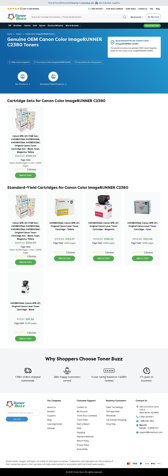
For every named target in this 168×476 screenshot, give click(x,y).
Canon (27, 25)
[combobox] (78, 17)
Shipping (81, 432)
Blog (158, 9)
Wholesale (111, 415)
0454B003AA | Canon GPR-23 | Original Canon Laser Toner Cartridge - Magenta (103, 226)
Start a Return (83, 424)
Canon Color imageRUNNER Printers (40, 34)
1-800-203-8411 (146, 416)
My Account (136, 17)
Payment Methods (85, 436)
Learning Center (54, 424)
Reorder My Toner (152, 25)
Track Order (82, 419)
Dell (35, 25)
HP (9, 25)
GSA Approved (112, 411)
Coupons (51, 415)
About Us (51, 407)
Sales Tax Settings (114, 407)
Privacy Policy (83, 445)
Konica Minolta (55, 25)
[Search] (124, 17)
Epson (42, 25)
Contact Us (142, 9)
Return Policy (83, 440)
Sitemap (51, 428)
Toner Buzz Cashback (114, 9)
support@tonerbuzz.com (150, 432)
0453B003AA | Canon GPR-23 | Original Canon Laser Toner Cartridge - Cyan (142, 226)
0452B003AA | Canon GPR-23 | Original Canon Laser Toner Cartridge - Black (25, 306)
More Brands (72, 25)
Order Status (131, 9)
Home (9, 34)
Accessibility (82, 449)
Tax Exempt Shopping (116, 419)
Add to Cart (25, 175)
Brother (18, 25)
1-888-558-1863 (146, 421)
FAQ (151, 9)
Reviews (51, 411)
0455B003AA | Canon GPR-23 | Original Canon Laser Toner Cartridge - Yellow (64, 226)
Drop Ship (110, 424)
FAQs (79, 428)
